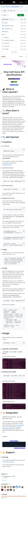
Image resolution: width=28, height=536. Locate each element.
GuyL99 (6, 19)
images (6, 31)
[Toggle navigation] (2, 2)
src (5, 34)
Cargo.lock (6, 43)
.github (6, 22)
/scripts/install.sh (7, 164)
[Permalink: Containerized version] (1, 168)
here (11, 195)
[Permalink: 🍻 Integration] (1, 413)
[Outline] (26, 56)
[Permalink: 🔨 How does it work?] (1, 112)
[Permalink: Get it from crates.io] (1, 186)
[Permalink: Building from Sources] (1, 198)
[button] (24, 149)
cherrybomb (15, 6)
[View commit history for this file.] (24, 19)
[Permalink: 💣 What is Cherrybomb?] (1, 91)
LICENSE (6, 49)
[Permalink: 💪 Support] (1, 452)
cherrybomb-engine (9, 25)
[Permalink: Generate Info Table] (1, 372)
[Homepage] (14, 2)
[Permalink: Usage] (1, 333)
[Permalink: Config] (1, 268)
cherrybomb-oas (8, 28)
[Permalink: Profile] (1, 250)
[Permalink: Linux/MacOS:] (1, 146)
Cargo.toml (6, 46)
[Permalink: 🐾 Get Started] (1, 137)
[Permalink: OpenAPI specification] (1, 349)
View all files (14, 52)
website (22, 425)
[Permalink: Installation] (1, 142)
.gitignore (6, 37)
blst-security (6, 6)
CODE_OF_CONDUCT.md (10, 40)
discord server (10, 462)
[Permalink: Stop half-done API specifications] (1, 73)
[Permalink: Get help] (1, 457)
